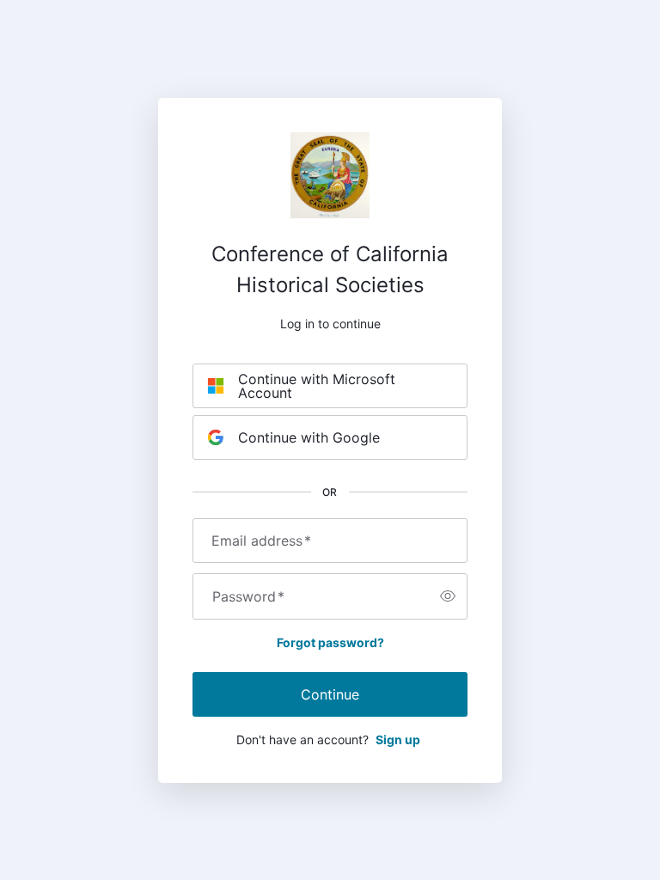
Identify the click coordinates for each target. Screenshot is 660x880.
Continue (330, 694)
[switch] (448, 596)
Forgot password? (330, 642)
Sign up (398, 739)
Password (248, 596)
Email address (261, 540)
